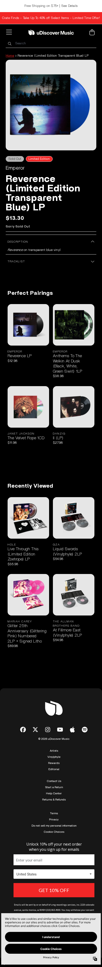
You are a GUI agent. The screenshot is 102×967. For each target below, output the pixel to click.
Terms (54, 813)
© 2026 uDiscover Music (54, 738)
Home (10, 55)
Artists (54, 750)
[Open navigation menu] (10, 32)
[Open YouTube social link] (60, 729)
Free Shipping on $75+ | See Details (51, 6)
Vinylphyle (53, 756)
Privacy (54, 819)
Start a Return (54, 787)
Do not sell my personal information (54, 825)
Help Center (54, 793)
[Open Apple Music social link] (72, 729)
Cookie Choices (54, 831)
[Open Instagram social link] (47, 729)
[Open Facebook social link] (23, 729)
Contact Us (54, 781)
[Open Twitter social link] (35, 729)
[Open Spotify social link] (84, 729)
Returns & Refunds (54, 799)
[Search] (9, 43)
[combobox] (51, 43)
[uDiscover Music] (51, 32)
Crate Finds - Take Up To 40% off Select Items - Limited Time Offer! (51, 18)
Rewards (54, 763)
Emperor (15, 168)
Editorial (53, 769)
